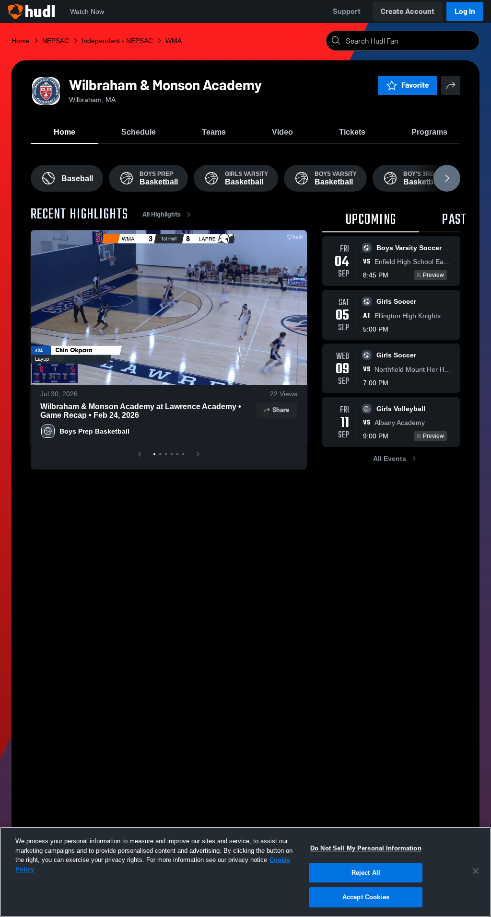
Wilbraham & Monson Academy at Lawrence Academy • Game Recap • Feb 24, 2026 (140, 410)
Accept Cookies (365, 897)
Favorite (415, 85)
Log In (465, 11)
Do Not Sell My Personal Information (365, 848)
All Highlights (161, 214)
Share (280, 409)
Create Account (407, 11)
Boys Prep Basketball (94, 431)
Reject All (365, 872)
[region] (245, 872)
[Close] (475, 871)
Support (347, 11)
